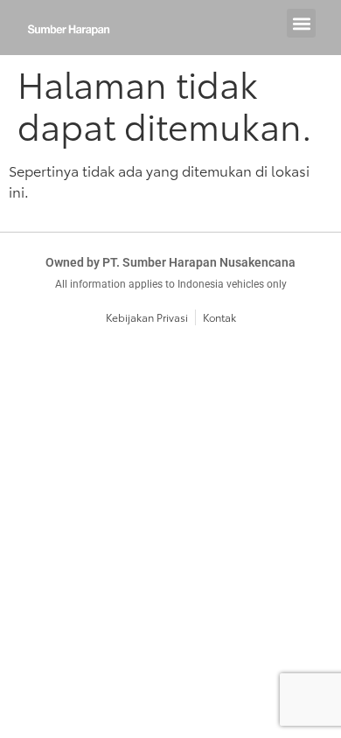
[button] (301, 23)
